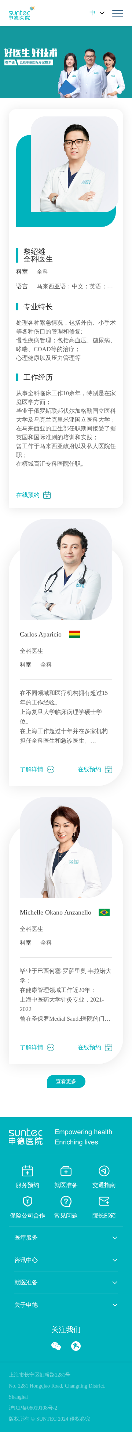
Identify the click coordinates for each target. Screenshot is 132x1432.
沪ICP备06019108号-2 (33, 1408)
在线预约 (28, 495)
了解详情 (31, 769)
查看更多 (66, 1081)
